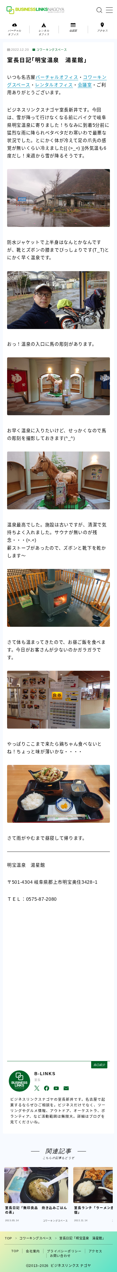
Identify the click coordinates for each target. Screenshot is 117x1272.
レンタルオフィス (54, 85)
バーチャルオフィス (56, 77)
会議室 (85, 85)
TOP (8, 1238)
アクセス (95, 1251)
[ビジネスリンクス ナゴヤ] (36, 10)
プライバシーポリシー (64, 1251)
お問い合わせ (60, 1256)
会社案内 (33, 1251)
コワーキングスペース (51, 49)
